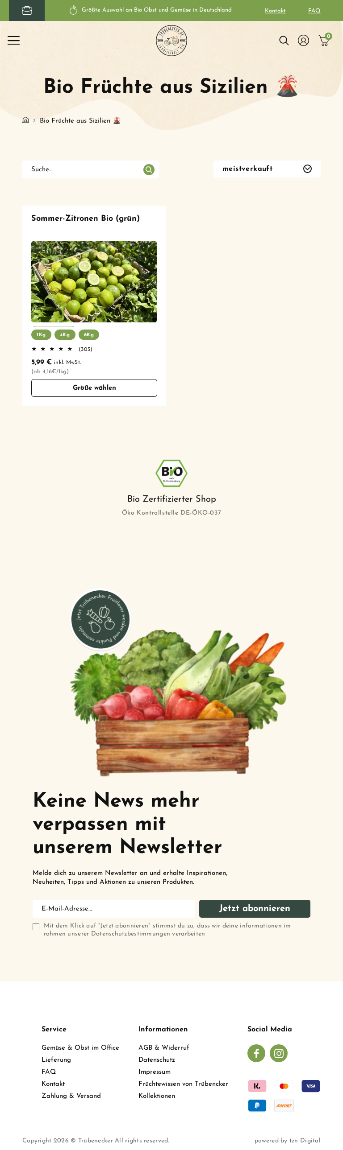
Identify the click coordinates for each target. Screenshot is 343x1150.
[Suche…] (149, 170)
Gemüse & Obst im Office (80, 1048)
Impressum (154, 1072)
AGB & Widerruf (163, 1048)
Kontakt (275, 11)
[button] (13, 40)
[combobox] (90, 169)
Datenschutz (156, 1060)
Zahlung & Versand (71, 1096)
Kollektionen (156, 1096)
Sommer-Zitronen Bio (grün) (85, 219)
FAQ (314, 11)
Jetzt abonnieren (254, 908)
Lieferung (56, 1060)
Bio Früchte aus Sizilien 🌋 (80, 121)
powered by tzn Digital (288, 1141)
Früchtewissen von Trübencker (183, 1084)
